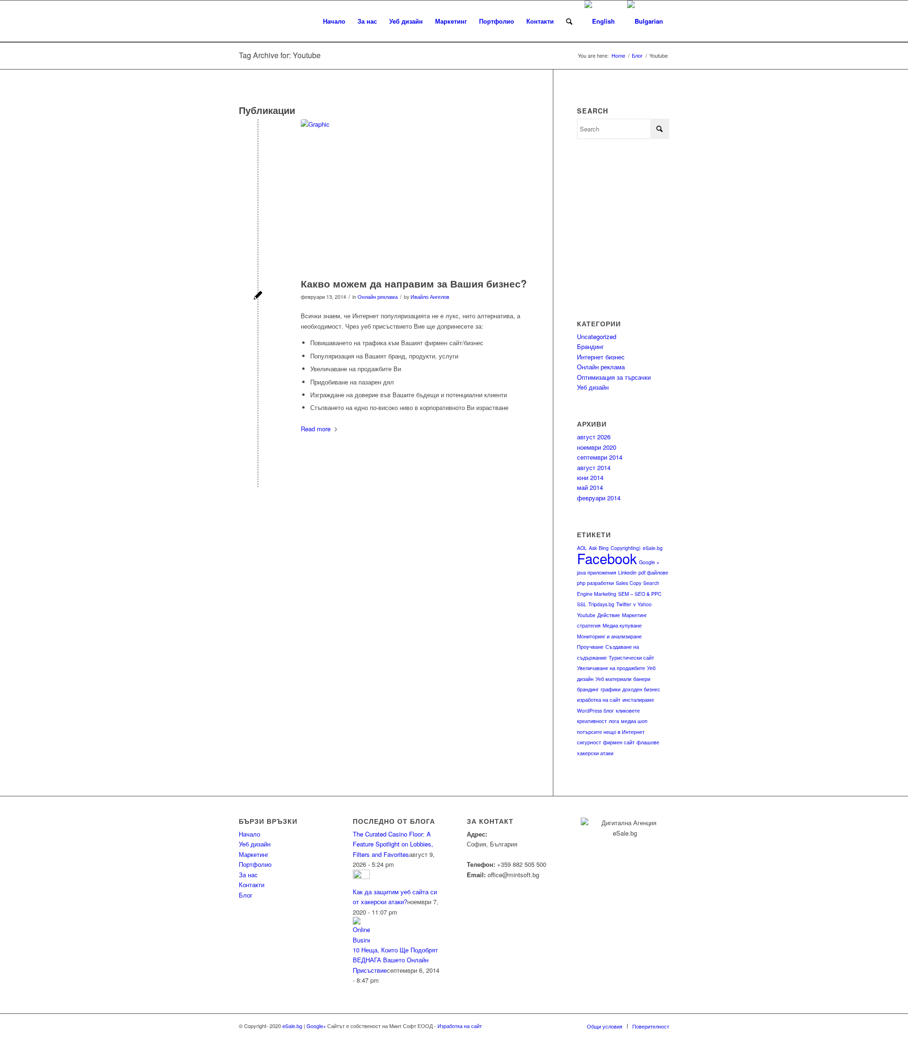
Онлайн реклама (378, 296)
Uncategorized (596, 336)
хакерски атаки (595, 753)
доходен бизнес (641, 689)
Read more (316, 428)
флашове (648, 742)
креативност (592, 720)
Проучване (590, 646)
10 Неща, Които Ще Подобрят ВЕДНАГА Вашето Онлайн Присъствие (395, 960)
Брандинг (590, 346)
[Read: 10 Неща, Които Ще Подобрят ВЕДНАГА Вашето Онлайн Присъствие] (361, 939)
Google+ (316, 1025)
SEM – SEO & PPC (640, 593)
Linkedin (627, 572)
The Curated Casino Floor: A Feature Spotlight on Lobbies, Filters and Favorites (393, 844)
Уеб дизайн (593, 387)
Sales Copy (628, 582)
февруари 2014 (598, 497)
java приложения (596, 572)
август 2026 (594, 436)
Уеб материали (613, 678)
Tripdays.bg (601, 604)
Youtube (586, 615)
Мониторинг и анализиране (609, 636)
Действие (608, 615)
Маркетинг (254, 854)
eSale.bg (653, 547)
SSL (581, 604)
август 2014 (594, 467)
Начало (249, 833)
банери (641, 678)
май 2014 (590, 487)
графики (610, 689)
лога (614, 720)
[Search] (569, 21)
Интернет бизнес (601, 356)
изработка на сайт (598, 699)
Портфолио (255, 864)
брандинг (588, 689)
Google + (649, 562)
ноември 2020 (596, 447)
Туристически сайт (631, 657)
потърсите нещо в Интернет (611, 731)
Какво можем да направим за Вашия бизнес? (414, 283)
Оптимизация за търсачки (614, 377)
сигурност (589, 742)
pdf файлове (653, 572)
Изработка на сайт (459, 1025)
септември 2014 (599, 457)
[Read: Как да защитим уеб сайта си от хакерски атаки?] (361, 876)
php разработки (595, 582)
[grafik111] (415, 196)
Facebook (607, 558)
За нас (248, 874)
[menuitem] (334, 21)
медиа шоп (634, 720)
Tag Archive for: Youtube (280, 55)
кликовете (628, 710)
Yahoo (644, 604)
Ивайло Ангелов (429, 296)
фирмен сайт (619, 742)
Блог (246, 894)
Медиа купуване (622, 625)
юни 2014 (590, 477)
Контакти (251, 884)
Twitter (623, 604)
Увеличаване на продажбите (611, 668)
